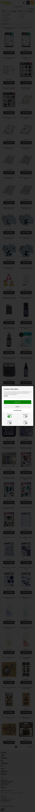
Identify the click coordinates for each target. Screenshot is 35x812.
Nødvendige (9, 414)
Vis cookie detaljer (17, 410)
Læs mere (6, 395)
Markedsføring (25, 414)
